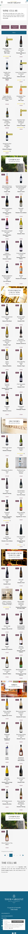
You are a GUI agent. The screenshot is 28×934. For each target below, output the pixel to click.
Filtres (14, 32)
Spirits (14, 685)
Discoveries (14, 421)
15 (20, 855)
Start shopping (17, 921)
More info (11, 928)
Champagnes (14, 160)
